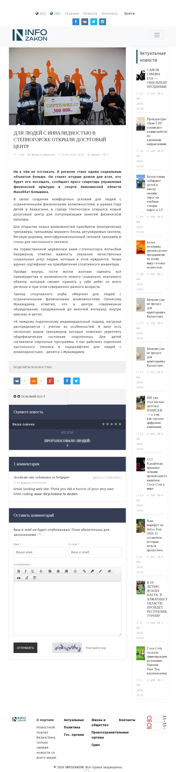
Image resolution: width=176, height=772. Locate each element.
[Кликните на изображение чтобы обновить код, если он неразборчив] (67, 647)
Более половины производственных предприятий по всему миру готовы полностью (160, 255)
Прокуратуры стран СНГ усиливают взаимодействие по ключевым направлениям (158, 131)
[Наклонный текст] (25, 571)
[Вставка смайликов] (75, 571)
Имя (17, 544)
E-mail (74, 544)
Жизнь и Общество (43, 154)
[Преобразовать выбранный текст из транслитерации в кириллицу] (27, 578)
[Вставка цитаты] (19, 578)
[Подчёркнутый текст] (33, 571)
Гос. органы (74, 735)
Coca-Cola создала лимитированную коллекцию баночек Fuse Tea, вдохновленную (159, 661)
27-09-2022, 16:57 (73, 154)
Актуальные (74, 720)
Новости (90, 13)
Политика (72, 727)
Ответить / (113, 477)
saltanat (95, 154)
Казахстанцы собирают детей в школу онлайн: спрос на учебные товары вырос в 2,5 (156, 193)
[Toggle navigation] (157, 35)
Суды (95, 745)
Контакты (110, 13)
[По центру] (58, 571)
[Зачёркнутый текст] (41, 571)
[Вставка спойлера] (35, 578)
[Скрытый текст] (109, 571)
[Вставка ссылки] (84, 571)
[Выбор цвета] (100, 571)
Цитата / (99, 477)
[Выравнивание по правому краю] (66, 571)
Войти (129, 13)
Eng (57, 13)
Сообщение (22, 564)
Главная (72, 13)
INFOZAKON (74, 767)
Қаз (43, 13)
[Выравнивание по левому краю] (50, 571)
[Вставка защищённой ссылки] (92, 571)
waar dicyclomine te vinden (56, 494)
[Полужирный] (18, 571)
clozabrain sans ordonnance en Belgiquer (41, 477)
